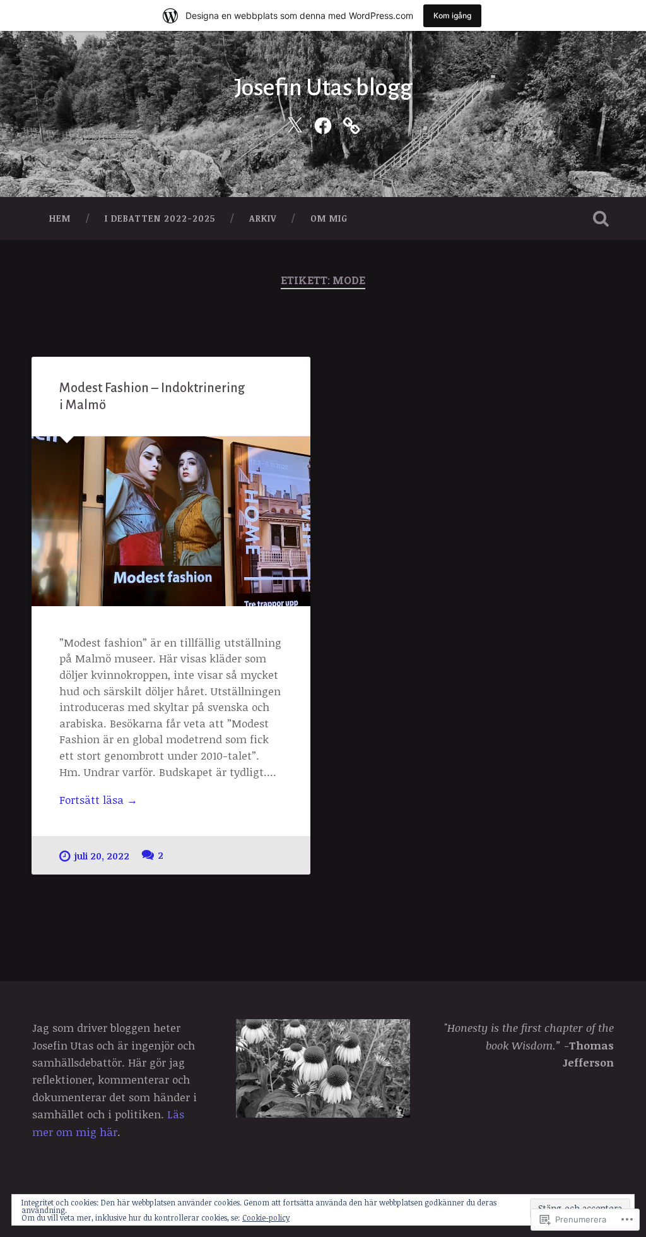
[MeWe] (351, 123)
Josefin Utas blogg (323, 87)
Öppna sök (601, 218)
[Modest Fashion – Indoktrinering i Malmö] (171, 521)
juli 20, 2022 (101, 856)
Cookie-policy (266, 1217)
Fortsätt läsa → (98, 799)
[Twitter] (295, 123)
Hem (60, 218)
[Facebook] (323, 123)
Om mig (329, 218)
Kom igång (452, 15)
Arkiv (262, 218)
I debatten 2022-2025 (160, 218)
